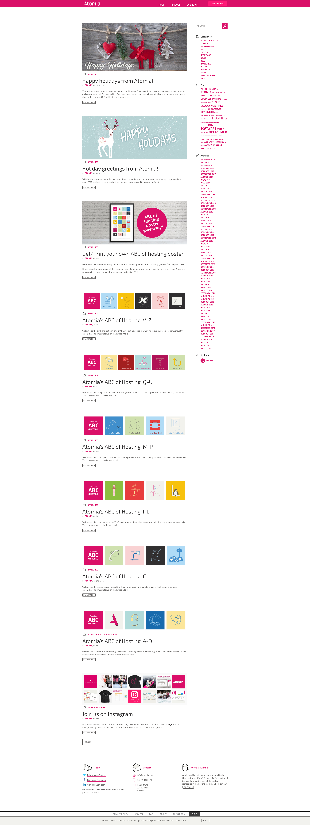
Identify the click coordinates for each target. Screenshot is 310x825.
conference (216, 109)
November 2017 (208, 168)
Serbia (220, 136)
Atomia (88, 85)
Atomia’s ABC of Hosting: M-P (117, 446)
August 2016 (207, 212)
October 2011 (207, 334)
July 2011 (205, 342)
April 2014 (206, 287)
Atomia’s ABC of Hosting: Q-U (117, 381)
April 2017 (205, 188)
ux (207, 142)
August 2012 (207, 305)
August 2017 (207, 177)
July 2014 (205, 278)
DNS (202, 49)
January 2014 (207, 296)
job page (187, 787)
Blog (194, 814)
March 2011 (206, 348)
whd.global (211, 149)
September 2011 (208, 336)
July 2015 (205, 244)
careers (224, 99)
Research (205, 69)
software (204, 139)
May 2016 (205, 217)
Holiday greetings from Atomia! (120, 168)
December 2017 (208, 165)
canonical (216, 99)
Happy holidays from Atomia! (117, 80)
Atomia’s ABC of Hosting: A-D (117, 641)
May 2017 (205, 185)
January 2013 (207, 299)
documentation (207, 115)
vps (210, 142)
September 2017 (208, 174)
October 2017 (207, 171)
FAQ (151, 814)
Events (204, 52)
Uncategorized (208, 75)
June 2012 (205, 310)
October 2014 (207, 270)
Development (207, 46)
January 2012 (207, 325)
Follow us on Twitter (96, 775)
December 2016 (208, 200)
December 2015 (208, 229)
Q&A (203, 61)
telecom (221, 139)
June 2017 (205, 183)
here (182, 264)
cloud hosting (212, 105)
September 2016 (209, 209)
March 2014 (206, 290)
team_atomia (171, 724)
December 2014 (208, 264)
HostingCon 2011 (215, 122)
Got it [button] (205, 820)
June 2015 (205, 246)
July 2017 (205, 180)
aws (213, 92)
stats (210, 139)
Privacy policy (120, 814)
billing (204, 95)
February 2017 (208, 194)
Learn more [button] (180, 820)
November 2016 (208, 203)
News (90, 707)
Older (88, 742)
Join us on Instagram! (108, 713)
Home (161, 5)
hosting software (208, 126)
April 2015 (206, 252)
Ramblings (93, 74)
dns (216, 112)
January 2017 (207, 197)
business (206, 98)
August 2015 (207, 241)
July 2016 (205, 214)
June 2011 (205, 345)
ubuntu (203, 142)
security (214, 136)
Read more (88, 102)
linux (203, 133)
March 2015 (206, 255)
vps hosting (218, 142)
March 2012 (206, 319)
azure (218, 92)
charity (203, 102)
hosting (219, 118)
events (204, 119)
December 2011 (208, 328)
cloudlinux (205, 109)
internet (220, 129)
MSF (207, 132)
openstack (218, 132)
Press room (179, 814)
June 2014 (205, 281)
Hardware (206, 55)
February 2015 (208, 258)
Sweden (215, 139)
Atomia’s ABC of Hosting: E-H (117, 576)
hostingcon (205, 122)
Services (139, 814)
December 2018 (208, 159)
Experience (192, 5)
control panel (208, 112)
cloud (216, 102)
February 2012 (208, 322)
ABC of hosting (209, 88)
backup (222, 92)
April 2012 (206, 316)
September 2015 (208, 238)
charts (208, 102)
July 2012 (205, 307)
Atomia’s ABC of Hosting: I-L (115, 511)
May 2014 (205, 284)
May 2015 (205, 249)
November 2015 (208, 232)
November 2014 (208, 267)
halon (209, 119)
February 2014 (208, 293)
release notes (206, 136)
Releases (205, 66)
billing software (214, 95)
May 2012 (205, 313)
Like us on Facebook (96, 780)
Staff (203, 72)
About (163, 814)
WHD (203, 148)
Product (175, 5)
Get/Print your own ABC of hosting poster (133, 253)
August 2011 (207, 339)
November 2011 (208, 331)
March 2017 (206, 191)
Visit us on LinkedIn (96, 784)
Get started (218, 3)
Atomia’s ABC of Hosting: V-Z (116, 320)
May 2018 (205, 162)
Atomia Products (96, 634)
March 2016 (206, 223)
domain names (220, 115)
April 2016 (206, 220)
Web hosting (214, 145)
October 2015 (207, 235)
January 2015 (207, 261)
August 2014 (207, 275)
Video (203, 78)
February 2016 (208, 226)
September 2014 (209, 273)
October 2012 (207, 302)
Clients (204, 43)
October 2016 (207, 206)
